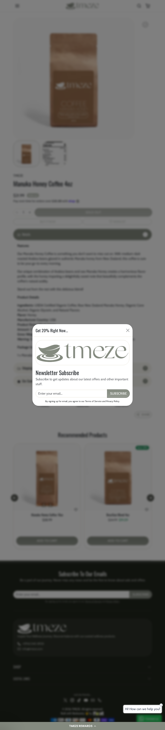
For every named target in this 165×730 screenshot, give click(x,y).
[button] (82, 726)
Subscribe (118, 393)
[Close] (128, 330)
